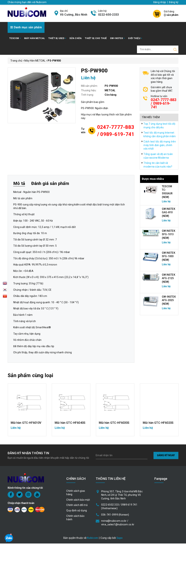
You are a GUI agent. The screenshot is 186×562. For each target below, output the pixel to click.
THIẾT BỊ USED (56, 38)
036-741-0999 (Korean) (115, 514)
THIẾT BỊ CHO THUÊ (96, 38)
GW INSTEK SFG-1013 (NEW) (168, 234)
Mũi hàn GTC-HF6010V (26, 422)
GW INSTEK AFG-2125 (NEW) (168, 278)
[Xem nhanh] (27, 402)
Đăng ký (173, 2)
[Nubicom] (27, 11)
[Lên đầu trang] (180, 390)
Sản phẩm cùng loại (30, 375)
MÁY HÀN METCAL (34, 38)
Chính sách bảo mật (78, 499)
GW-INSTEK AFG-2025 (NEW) (169, 300)
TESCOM (14, 38)
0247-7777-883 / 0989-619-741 (115, 130)
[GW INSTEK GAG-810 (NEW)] (151, 213)
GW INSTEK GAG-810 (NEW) (168, 212)
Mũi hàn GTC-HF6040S (70, 422)
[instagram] (28, 494)
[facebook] (11, 494)
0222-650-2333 (108, 14)
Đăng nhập (159, 2)
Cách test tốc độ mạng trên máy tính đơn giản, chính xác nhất (159, 145)
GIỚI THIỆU (134, 38)
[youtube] (37, 494)
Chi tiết (27, 429)
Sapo (119, 537)
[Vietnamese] (5, 290)
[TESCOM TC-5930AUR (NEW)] (151, 189)
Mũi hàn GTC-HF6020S (158, 422)
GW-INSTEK (117, 38)
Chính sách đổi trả (77, 505)
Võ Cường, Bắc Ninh (73, 14)
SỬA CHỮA (75, 38)
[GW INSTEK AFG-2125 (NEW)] (151, 277)
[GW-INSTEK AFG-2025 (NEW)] (151, 301)
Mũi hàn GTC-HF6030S (114, 422)
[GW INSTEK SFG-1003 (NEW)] (151, 256)
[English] (5, 284)
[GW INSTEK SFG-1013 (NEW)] (151, 232)
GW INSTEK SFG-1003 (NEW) (168, 256)
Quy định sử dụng (76, 510)
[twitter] (19, 494)
